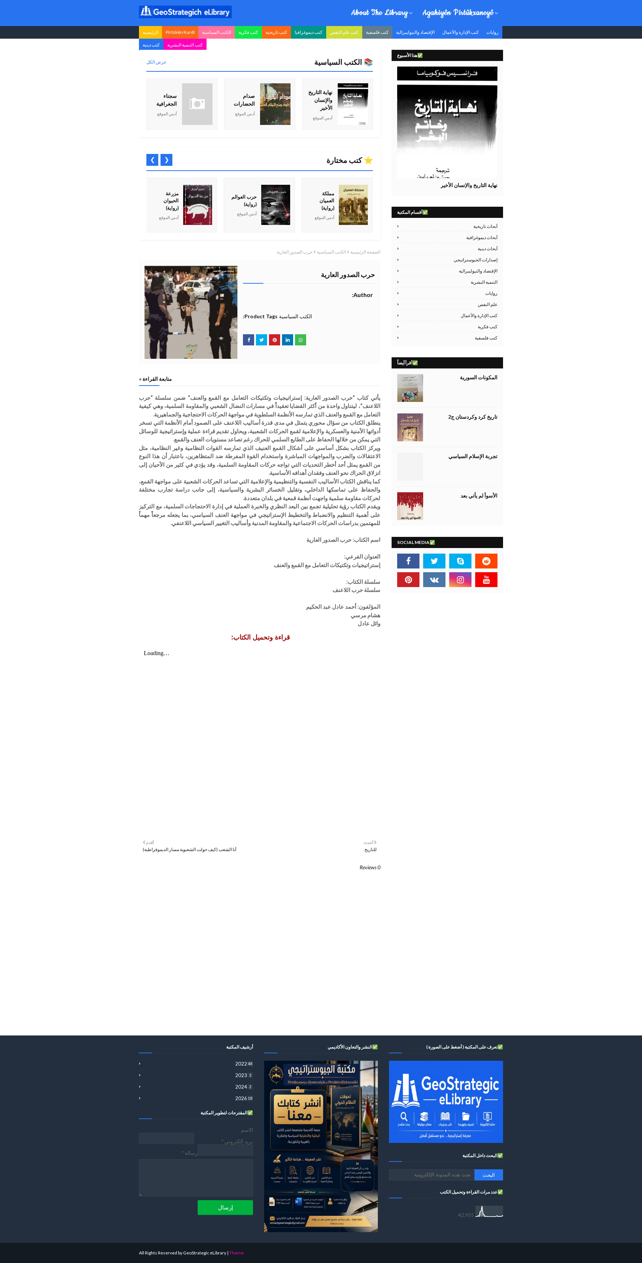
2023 (243, 1075)
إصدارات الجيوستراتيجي (475, 259)
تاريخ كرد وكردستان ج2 (472, 416)
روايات (492, 32)
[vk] (434, 579)
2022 (243, 1064)
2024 (243, 1087)
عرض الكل (156, 62)
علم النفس (487, 304)
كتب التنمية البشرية (185, 45)
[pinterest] (408, 579)
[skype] (460, 561)
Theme (236, 1253)
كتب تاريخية (276, 32)
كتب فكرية (248, 32)
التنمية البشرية (484, 282)
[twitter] (434, 561)
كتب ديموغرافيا (308, 32)
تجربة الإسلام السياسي (472, 456)
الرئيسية (150, 32)
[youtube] (486, 579)
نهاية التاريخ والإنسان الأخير (469, 185)
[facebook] (408, 561)
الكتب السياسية (216, 32)
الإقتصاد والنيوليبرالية (415, 32)
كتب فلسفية (377, 32)
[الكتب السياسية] (447, 122)
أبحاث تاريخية (485, 226)
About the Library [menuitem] (379, 13)
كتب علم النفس (344, 32)
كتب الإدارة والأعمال (460, 32)
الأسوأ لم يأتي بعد (479, 495)
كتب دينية (151, 45)
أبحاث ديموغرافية (481, 237)
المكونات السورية (478, 377)
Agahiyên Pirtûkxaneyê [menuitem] (457, 13)
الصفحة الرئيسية (365, 252)
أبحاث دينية (487, 248)
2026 (243, 1098)
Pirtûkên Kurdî (180, 32)
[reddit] (486, 561)
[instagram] (460, 579)
